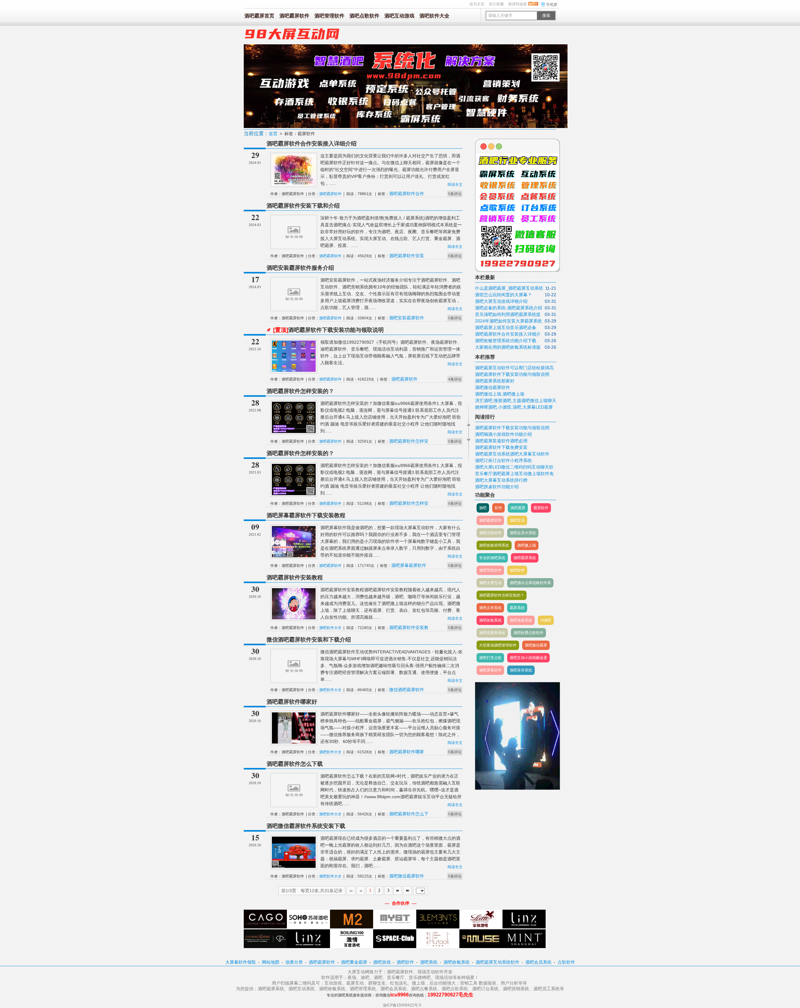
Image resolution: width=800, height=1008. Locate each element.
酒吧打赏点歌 (490, 658)
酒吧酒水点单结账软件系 (530, 583)
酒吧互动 (517, 520)
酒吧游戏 (382, 962)
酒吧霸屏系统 (524, 558)
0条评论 (455, 194)
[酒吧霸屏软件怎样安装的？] (294, 432)
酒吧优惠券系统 (492, 633)
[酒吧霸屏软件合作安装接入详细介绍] (294, 184)
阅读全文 (455, 184)
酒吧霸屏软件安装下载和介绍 (303, 206)
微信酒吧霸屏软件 (406, 689)
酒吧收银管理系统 (494, 545)
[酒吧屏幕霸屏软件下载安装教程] (294, 556)
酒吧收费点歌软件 (528, 633)
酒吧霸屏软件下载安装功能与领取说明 (328, 330)
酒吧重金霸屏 (354, 962)
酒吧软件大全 (434, 15)
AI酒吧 (545, 620)
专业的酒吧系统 (492, 558)
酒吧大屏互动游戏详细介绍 (501, 301)
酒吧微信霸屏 (536, 645)
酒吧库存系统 (521, 670)
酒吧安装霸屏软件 (406, 317)
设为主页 (476, 4)
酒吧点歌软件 (364, 15)
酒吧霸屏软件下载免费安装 (501, 447)
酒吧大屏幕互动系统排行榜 (501, 480)
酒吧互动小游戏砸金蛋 (528, 658)
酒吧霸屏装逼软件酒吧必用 (501, 440)
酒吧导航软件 (490, 570)
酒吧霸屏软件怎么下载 (295, 764)
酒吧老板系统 (521, 620)
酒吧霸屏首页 (259, 15)
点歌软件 (566, 962)
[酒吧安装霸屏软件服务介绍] (294, 308)
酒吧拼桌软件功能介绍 (497, 486)
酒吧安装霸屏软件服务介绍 (300, 268)
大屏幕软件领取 (240, 962)
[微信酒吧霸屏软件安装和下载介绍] (294, 680)
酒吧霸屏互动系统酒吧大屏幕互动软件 (512, 453)
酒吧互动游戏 (399, 15)
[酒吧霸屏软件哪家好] (294, 742)
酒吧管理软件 (329, 15)
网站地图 (270, 962)
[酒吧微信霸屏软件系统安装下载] (294, 866)
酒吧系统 (429, 962)
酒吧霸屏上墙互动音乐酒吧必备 (505, 327)
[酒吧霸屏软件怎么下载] (294, 804)
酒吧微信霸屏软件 (406, 875)
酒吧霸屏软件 (294, 15)
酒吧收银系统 (490, 620)
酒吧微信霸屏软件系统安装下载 (306, 826)
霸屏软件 (540, 508)
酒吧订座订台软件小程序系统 (503, 460)
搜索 (546, 15)
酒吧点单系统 (490, 608)
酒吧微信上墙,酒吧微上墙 (499, 393)
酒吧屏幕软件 (490, 670)
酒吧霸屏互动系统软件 (497, 962)
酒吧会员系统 (538, 962)
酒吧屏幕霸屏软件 (408, 565)
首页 (273, 133)
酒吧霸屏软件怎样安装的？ (300, 391)
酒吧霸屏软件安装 (406, 255)
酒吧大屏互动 (490, 583)
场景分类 (294, 962)
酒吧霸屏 (517, 508)
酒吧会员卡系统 (523, 533)
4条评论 (455, 379)
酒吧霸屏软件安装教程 (295, 577)
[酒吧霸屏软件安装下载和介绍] (294, 246)
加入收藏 (496, 4)
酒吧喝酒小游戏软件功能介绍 (503, 434)
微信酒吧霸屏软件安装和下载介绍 (309, 640)
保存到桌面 (517, 4)
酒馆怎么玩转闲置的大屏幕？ (503, 294)
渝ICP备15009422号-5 (402, 1005)
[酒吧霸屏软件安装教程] (294, 618)
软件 (498, 508)
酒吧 (483, 508)
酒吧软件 (517, 570)
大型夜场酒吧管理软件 (498, 645)
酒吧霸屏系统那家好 (494, 380)
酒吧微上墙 (526, 545)
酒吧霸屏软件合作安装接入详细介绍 (312, 143)
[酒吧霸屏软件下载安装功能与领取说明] (294, 370)
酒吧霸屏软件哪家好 (292, 702)
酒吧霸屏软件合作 (406, 193)
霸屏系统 (517, 608)
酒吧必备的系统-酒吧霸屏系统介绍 (508, 307)
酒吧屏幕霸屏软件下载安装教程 (306, 515)
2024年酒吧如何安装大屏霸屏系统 (508, 320)
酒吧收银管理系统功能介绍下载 (505, 340)
